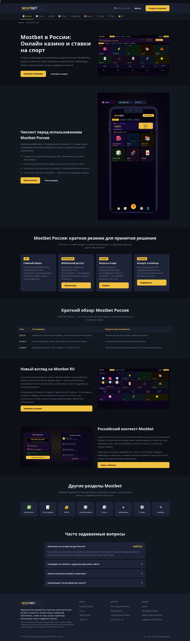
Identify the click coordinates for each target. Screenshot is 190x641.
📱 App (111, 16)
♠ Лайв (51, 16)
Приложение (30, 180)
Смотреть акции (59, 74)
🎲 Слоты (40, 16)
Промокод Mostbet (150, 611)
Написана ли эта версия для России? (66, 546)
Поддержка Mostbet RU (152, 619)
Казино (106, 285)
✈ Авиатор (75, 16)
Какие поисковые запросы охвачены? (67, 573)
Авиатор (83, 619)
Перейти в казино (33, 408)
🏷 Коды (100, 16)
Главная (20, 22)
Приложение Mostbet (120, 615)
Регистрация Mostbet (120, 606)
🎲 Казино (27, 16)
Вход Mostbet (116, 611)
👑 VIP (121, 16)
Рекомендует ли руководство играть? (67, 583)
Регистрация (51, 180)
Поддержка (146, 282)
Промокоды (70, 285)
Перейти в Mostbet (33, 73)
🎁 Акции (88, 16)
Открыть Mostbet (157, 8)
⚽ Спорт (62, 16)
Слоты (82, 611)
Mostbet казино (86, 606)
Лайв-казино (85, 615)
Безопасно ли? (117, 619)
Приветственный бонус (152, 615)
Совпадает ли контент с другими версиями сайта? (74, 564)
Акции (144, 606)
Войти (138, 8)
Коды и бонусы (108, 465)
